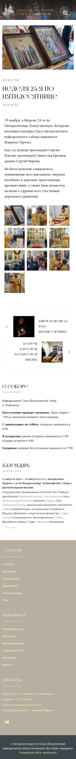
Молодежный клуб (13, 643)
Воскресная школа (13, 629)
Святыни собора (12, 593)
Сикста (48, 496)
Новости (11, 80)
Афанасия (42, 521)
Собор (6, 509)
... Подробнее (9, 527)
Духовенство (10, 585)
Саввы (64, 513)
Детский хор (9, 636)
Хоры (5, 600)
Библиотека (9, 657)
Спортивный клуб (12, 650)
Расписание (9, 571)
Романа (50, 500)
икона (37, 496)
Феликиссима (10, 500)
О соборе (8, 564)
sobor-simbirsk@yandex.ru (27, 704)
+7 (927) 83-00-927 (23, 699)
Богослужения (10, 578)
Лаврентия (26, 496)
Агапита (27, 500)
